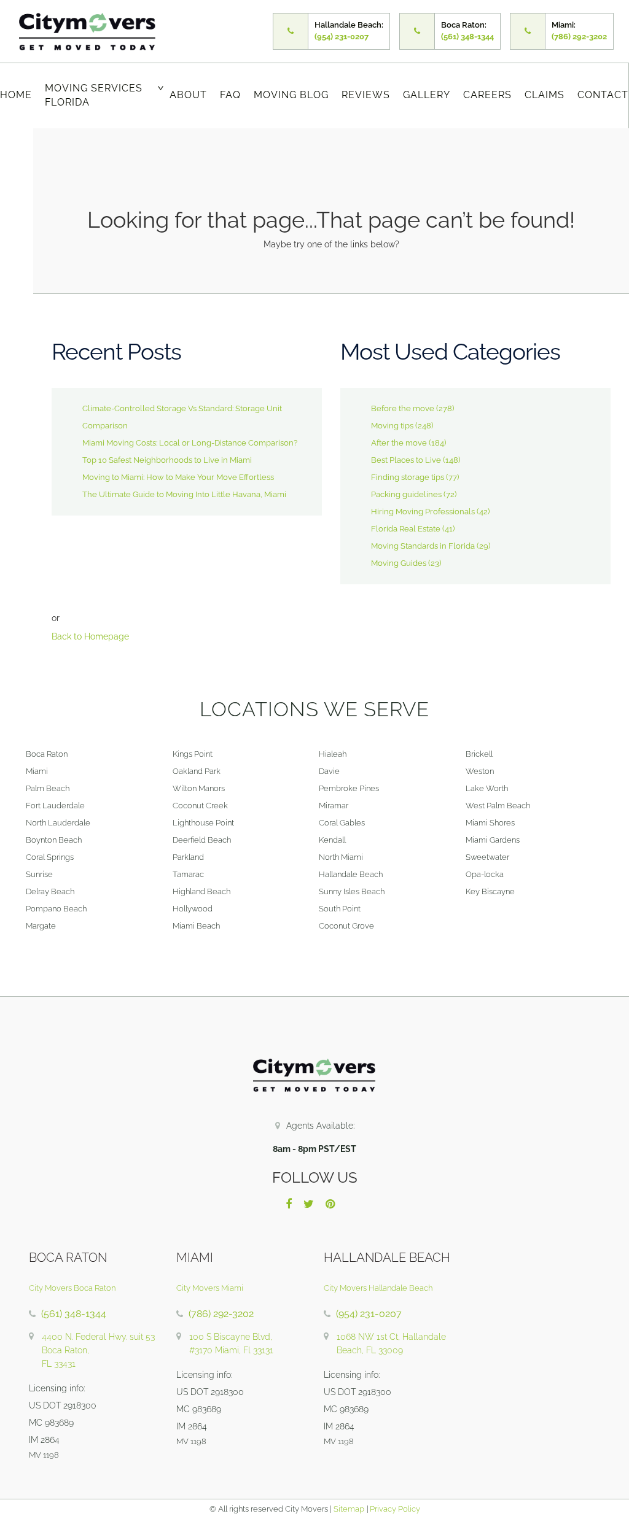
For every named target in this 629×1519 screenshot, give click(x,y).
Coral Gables (342, 822)
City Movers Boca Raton (72, 1288)
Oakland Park (197, 771)
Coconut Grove (346, 925)
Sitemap (349, 1508)
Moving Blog (291, 95)
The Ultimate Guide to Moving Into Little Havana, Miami (184, 494)
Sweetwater (487, 857)
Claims (545, 95)
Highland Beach (201, 891)
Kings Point (193, 754)
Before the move (402, 408)
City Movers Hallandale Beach (378, 1288)
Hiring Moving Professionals (423, 511)
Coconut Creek (200, 805)
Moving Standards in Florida (423, 546)
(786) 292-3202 (221, 1314)
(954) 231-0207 (369, 1314)
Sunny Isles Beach (352, 891)
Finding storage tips (407, 477)
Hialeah (332, 754)
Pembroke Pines (349, 788)
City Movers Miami (209, 1288)
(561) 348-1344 (73, 1314)
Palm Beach (47, 788)
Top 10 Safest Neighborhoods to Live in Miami (167, 460)
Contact (602, 95)
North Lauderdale (58, 822)
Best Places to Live (406, 460)
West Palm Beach (498, 805)
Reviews (366, 95)
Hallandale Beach (351, 874)
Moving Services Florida (94, 95)
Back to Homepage (90, 636)
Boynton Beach (54, 840)
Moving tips (392, 425)
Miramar (333, 805)
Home (16, 95)
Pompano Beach (56, 908)
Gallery (426, 95)
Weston (480, 771)
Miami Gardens (493, 840)
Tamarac (188, 874)
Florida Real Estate (405, 528)
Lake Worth (487, 788)
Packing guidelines (406, 494)
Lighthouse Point (203, 822)
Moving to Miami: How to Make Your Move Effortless (178, 477)
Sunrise (39, 874)
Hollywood (193, 908)
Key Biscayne (490, 891)
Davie (329, 771)
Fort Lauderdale (55, 805)
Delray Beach (50, 891)
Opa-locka (485, 874)
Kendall (332, 840)
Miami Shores (490, 822)
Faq (230, 95)
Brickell (479, 754)
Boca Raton (47, 754)
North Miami (341, 857)
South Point (340, 908)
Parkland (188, 857)
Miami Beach (196, 925)
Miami (37, 771)
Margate (41, 925)
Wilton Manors (199, 788)
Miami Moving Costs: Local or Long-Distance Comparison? (189, 442)
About (188, 95)
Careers (487, 95)
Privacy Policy (394, 1508)
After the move (399, 442)
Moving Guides (398, 563)
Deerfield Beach (202, 840)
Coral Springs (50, 857)
